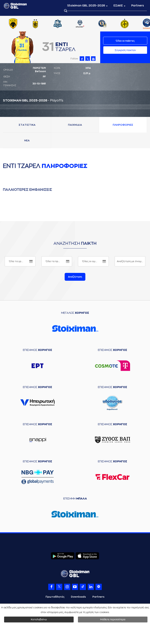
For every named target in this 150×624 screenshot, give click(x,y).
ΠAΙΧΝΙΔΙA (75, 125)
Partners (137, 5)
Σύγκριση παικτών (125, 50)
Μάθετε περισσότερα (112, 619)
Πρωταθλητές (55, 596)
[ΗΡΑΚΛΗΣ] (57, 24)
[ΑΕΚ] (13, 24)
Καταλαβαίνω (39, 619)
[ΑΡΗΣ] (35, 24)
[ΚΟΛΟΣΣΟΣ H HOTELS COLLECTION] (102, 24)
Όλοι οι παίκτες (125, 41)
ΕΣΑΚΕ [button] (118, 5)
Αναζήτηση (75, 277)
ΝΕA (27, 140)
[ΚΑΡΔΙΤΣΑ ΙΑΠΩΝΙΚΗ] (80, 24)
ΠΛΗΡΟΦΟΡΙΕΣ (123, 125)
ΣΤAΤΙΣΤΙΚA (27, 125)
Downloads (78, 596)
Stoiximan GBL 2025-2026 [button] (86, 5)
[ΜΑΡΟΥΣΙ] (124, 24)
